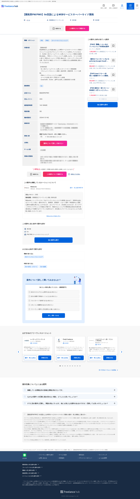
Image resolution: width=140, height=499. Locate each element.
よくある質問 (103, 458)
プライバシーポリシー (85, 458)
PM (42, 40)
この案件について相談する (77, 28)
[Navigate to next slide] (122, 352)
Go (41, 86)
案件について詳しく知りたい (53, 143)
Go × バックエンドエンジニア (34, 257)
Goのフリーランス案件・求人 (62, 449)
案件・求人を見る (30, 358)
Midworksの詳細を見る (53, 216)
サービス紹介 (63, 454)
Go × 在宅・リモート (31, 266)
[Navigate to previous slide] (18, 352)
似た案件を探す (53, 240)
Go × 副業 (43, 266)
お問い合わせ (43, 458)
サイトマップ (103, 454)
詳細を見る (44, 357)
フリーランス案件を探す (46, 454)
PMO (47, 40)
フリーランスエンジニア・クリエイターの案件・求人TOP (38, 449)
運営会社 (81, 454)
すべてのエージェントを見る (107, 370)
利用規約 (61, 458)
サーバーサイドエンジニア (60, 40)
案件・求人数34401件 (76, 187)
